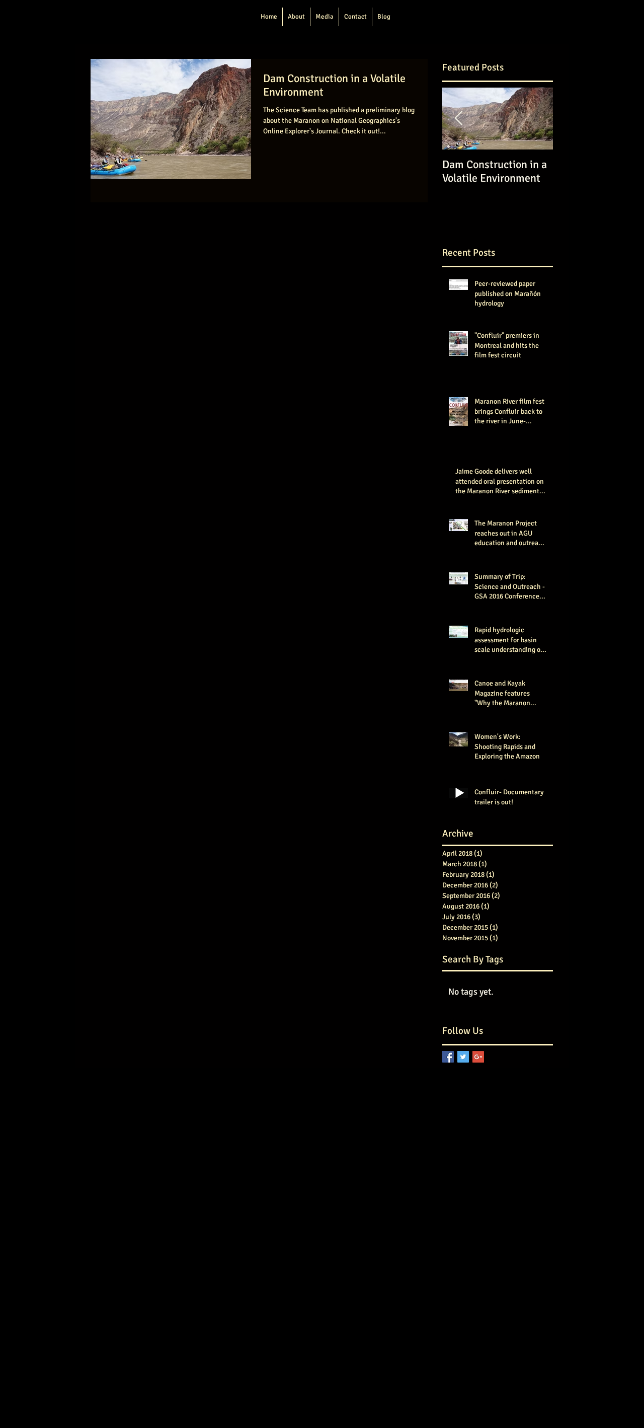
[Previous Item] (458, 118)
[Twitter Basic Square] (463, 1057)
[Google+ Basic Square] (478, 1057)
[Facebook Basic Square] (448, 1057)
